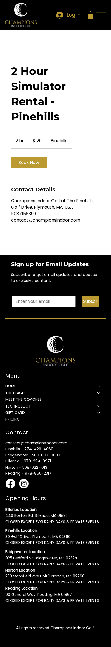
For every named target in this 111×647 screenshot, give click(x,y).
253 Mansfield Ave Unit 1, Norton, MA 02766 (45, 576)
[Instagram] (24, 483)
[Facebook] (10, 483)
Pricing (12, 419)
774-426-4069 (38, 449)
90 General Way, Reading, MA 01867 (38, 594)
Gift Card (15, 412)
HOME (10, 386)
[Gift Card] (99, 412)
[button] (90, 15)
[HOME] (99, 386)
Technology (18, 406)
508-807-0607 (46, 455)
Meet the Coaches (23, 399)
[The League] (99, 393)
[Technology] (99, 406)
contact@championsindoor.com (36, 443)
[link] (29, 162)
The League (15, 393)
